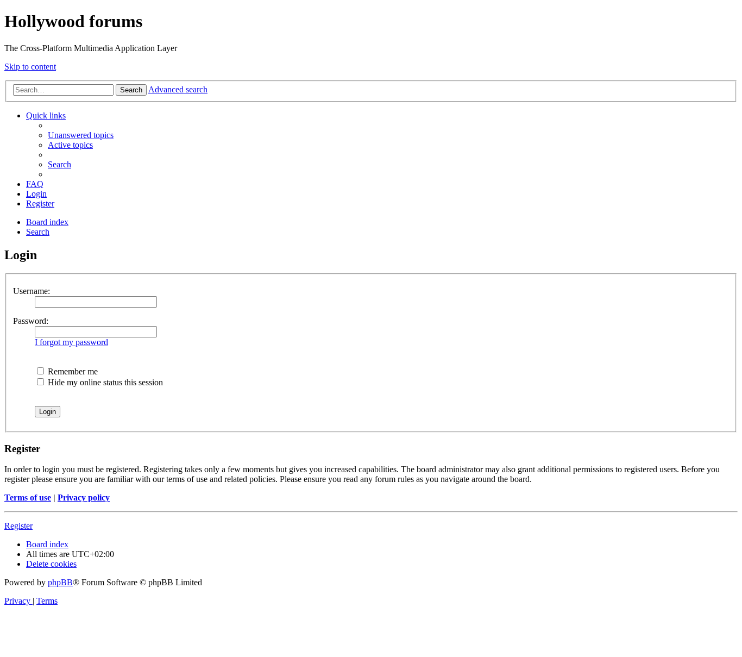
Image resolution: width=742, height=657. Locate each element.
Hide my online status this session (104, 382)
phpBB (60, 582)
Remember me (72, 371)
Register (18, 525)
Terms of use (27, 497)
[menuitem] (81, 135)
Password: (30, 321)
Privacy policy (84, 497)
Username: (31, 291)
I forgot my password (71, 342)
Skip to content (30, 66)
